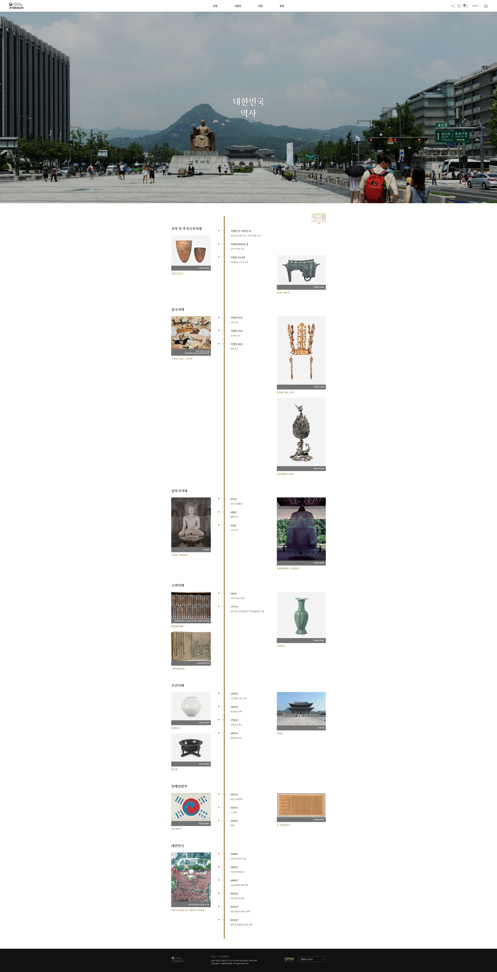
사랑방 (238, 6)
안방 (260, 6)
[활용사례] (459, 6)
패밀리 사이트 (307, 959)
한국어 (475, 5)
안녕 (215, 6)
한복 (282, 6)
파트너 (214, 956)
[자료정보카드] (465, 6)
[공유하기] (453, 6)
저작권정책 (224, 956)
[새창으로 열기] (289, 959)
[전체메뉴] (486, 6)
